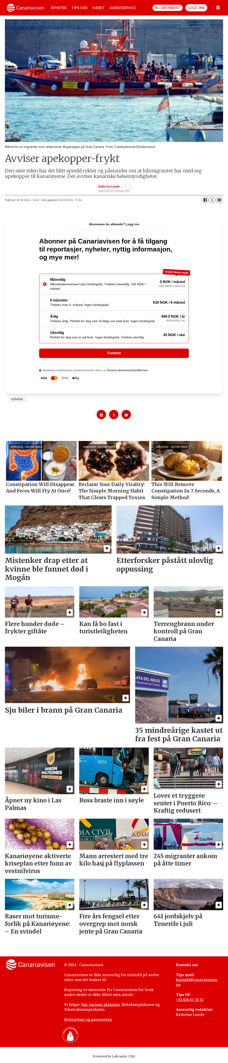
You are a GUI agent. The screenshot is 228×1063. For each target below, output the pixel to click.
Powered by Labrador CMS (114, 1056)
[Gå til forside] (25, 8)
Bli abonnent (167, 8)
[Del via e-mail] (219, 200)
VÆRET (98, 8)
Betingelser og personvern (88, 1019)
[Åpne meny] (218, 7)
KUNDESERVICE (123, 8)
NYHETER (59, 8)
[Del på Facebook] (205, 200)
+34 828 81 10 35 (190, 999)
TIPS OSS (79, 8)
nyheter (17, 399)
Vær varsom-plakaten (100, 1004)
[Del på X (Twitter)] (212, 200)
